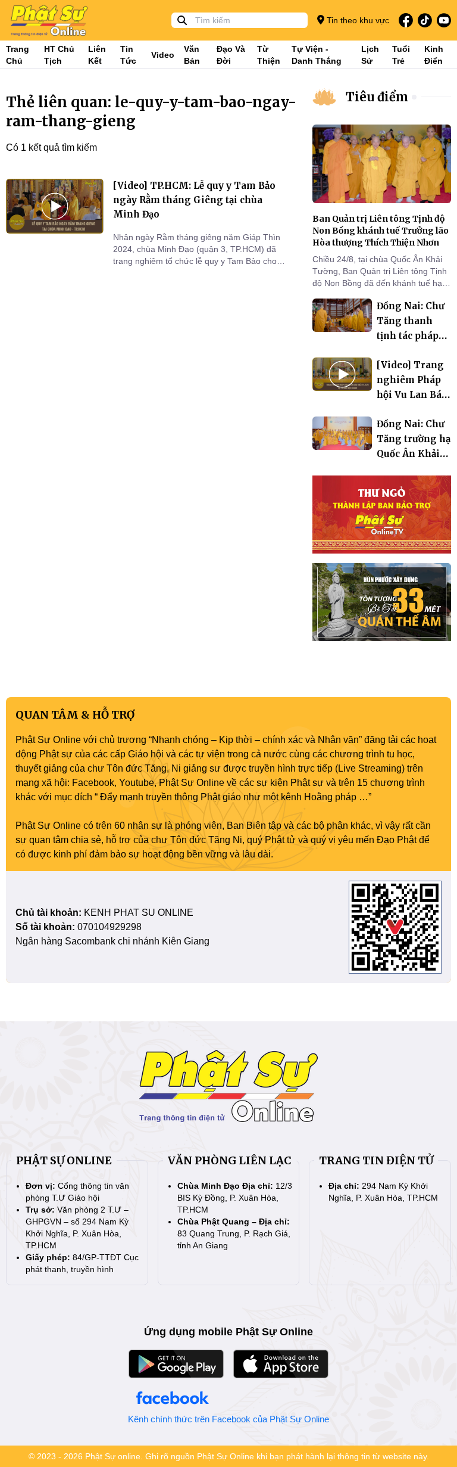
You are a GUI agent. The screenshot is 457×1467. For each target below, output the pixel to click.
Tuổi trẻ (401, 55)
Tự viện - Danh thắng (317, 55)
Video (162, 55)
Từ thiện (268, 55)
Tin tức (128, 55)
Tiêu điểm (377, 96)
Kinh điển (433, 55)
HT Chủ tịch (59, 55)
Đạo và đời (231, 55)
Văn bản (192, 55)
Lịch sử (370, 55)
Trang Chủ (17, 55)
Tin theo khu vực (356, 20)
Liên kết (97, 55)
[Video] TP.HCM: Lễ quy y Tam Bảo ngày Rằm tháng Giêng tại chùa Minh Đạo (194, 200)
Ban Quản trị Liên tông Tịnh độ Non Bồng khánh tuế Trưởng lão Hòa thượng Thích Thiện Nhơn (380, 230)
